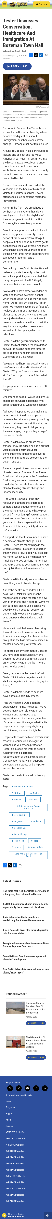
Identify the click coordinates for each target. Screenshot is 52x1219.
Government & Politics (22, 786)
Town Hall (33, 799)
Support (9, 1114)
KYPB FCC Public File (15, 1151)
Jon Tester (34, 793)
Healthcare (36, 821)
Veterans (16, 847)
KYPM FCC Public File (15, 1176)
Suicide (34, 841)
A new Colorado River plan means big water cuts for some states (25, 932)
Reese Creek (18, 841)
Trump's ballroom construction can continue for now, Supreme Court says (26, 945)
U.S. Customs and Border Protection (28, 807)
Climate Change (19, 834)
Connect (9, 1126)
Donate (43, 4)
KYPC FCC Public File (15, 1157)
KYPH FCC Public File (15, 1170)
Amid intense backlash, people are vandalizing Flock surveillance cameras (23, 919)
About (8, 1120)
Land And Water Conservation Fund (28, 855)
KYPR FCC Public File (15, 1182)
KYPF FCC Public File (15, 1164)
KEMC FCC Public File (15, 1132)
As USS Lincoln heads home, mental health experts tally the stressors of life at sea (25, 906)
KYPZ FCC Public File (15, 1201)
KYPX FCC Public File (15, 1195)
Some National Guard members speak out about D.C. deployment (24, 958)
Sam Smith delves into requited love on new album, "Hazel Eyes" (26, 971)
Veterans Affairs (35, 847)
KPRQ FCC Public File (15, 1145)
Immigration (18, 821)
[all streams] (48, 1215)
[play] (4, 1215)
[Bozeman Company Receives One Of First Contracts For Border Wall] (15, 1008)
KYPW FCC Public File (15, 1189)
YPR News (17, 793)
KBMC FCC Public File (15, 1139)
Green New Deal (19, 828)
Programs (10, 1107)
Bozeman (16, 799)
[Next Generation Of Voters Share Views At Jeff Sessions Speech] (15, 1042)
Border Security (19, 815)
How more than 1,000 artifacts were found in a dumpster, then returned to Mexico (26, 892)
